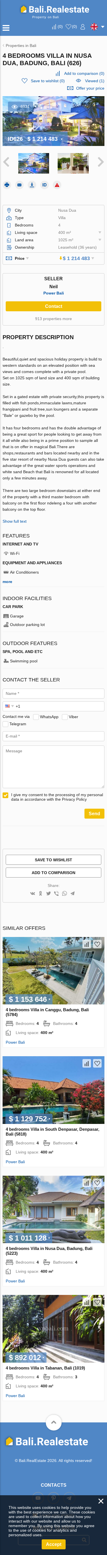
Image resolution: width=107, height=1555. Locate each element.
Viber (73, 716)
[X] (48, 894)
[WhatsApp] (64, 894)
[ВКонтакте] (32, 894)
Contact (53, 306)
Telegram (17, 723)
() (60, 26)
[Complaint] (57, 185)
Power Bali (53, 293)
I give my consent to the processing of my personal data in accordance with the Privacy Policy (57, 797)
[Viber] (56, 894)
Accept (53, 1544)
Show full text (15, 521)
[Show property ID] (44, 185)
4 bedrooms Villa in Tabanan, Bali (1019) (45, 1367)
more (7, 581)
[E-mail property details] (19, 185)
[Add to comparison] (86, 944)
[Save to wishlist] (97, 944)
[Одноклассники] (40, 894)
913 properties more (53, 318)
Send (94, 813)
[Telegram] (72, 894)
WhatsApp (49, 716)
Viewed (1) (94, 81)
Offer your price (90, 88)
